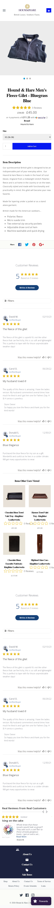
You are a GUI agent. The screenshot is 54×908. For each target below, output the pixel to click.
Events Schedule (30, 886)
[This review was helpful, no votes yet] (43, 357)
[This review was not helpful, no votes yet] (48, 357)
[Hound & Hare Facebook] (27, 895)
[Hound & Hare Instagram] (32, 895)
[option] (27, 48)
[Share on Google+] (41, 244)
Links (43, 886)
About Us (16, 881)
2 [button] (27, 78)
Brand (27, 120)
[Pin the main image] (34, 244)
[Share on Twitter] (27, 244)
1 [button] (24, 78)
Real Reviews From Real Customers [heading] (24, 808)
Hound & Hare (27, 124)
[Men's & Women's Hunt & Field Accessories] (27, 7)
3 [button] (30, 78)
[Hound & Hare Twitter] (21, 895)
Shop (5, 881)
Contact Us (28, 881)
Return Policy (13, 886)
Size (5, 130)
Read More (21, 836)
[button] (27, 117)
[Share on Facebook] (20, 244)
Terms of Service (44, 881)
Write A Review (27, 287)
